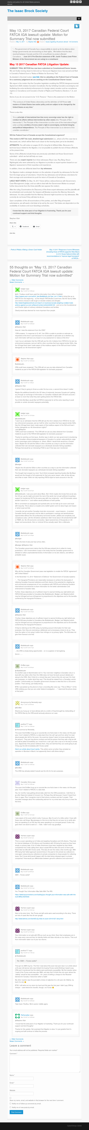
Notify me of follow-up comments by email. (26, 1103)
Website (12, 1090)
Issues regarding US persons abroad (57, 42)
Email (12, 1083)
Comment (13, 1053)
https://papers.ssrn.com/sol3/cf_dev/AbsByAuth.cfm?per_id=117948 (38, 296)
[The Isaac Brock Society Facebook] (74, 2)
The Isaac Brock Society (27, 10)
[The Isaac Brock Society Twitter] (80, 2)
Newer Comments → (17, 282)
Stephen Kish (32, 42)
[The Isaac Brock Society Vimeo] (77, 2)
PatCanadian (25, 1015)
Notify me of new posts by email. (23, 1107)
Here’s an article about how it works (27, 749)
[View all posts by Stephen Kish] (38, 42)
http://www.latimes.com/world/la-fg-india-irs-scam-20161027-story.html (39, 919)
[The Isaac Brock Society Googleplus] (71, 2)
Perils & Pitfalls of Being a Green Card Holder (26, 249)
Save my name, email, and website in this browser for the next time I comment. (37, 1100)
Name (12, 1075)
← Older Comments (16, 280)
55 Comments (73, 42)
